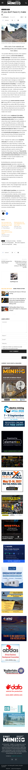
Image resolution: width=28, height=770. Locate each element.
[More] (18, 20)
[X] (12, 759)
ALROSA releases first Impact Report (6, 262)
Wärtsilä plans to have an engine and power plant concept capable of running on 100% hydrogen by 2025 (20, 264)
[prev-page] (12, 314)
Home (2, 7)
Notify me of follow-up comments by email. (12, 346)
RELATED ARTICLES (6, 288)
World (8, 9)
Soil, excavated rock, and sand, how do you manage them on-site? (6, 224)
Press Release (8, 7)
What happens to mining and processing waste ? (6, 232)
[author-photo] (14, 279)
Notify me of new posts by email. (10, 348)
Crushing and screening (10, 240)
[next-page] (15, 314)
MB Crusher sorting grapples (8, 242)
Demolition (19, 240)
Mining (15, 244)
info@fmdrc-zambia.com (16, 756)
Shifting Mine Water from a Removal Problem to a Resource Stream (18, 308)
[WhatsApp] (16, 759)
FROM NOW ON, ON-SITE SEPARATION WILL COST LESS (19, 224)
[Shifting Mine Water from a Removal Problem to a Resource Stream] (5, 308)
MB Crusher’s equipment (20, 242)
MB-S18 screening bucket (7, 244)
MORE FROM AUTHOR (19, 288)
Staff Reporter (6, 17)
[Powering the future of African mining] (5, 293)
